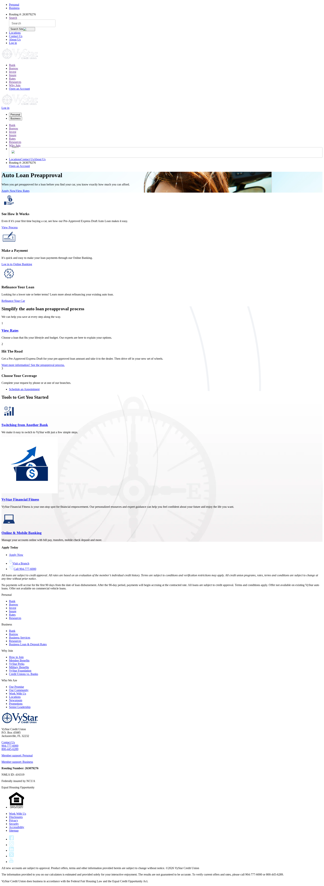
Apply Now (9, 190)
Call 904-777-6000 (25, 568)
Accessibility (16, 827)
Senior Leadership (20, 707)
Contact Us (15, 36)
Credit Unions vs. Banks (23, 674)
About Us (15, 39)
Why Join (14, 85)
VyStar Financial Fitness (20, 499)
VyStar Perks (16, 663)
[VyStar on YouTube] (11, 861)
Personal (14, 4)
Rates (12, 78)
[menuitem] (165, 65)
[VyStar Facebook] (11, 839)
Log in (13, 42)
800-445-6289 (10, 749)
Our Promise (16, 686)
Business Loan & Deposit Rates (28, 644)
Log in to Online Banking (17, 264)
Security (14, 823)
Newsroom (15, 700)
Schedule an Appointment (24, 389)
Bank (12, 65)
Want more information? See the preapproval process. (33, 365)
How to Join (16, 657)
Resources (15, 82)
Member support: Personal (17, 755)
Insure (12, 75)
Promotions (15, 703)
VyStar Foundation (20, 670)
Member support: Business (17, 761)
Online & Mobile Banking (22, 533)
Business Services (19, 637)
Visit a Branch (20, 563)
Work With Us (17, 693)
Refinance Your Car (13, 300)
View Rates (22, 190)
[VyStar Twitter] (11, 856)
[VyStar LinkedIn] (11, 850)
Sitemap (14, 830)
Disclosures (16, 817)
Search (13, 17)
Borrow (13, 68)
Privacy (13, 820)
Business (14, 8)
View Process (10, 227)
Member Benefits (19, 660)
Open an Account (19, 88)
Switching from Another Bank (25, 425)
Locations (15, 32)
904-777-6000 (10, 745)
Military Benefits (19, 667)
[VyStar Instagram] (11, 844)
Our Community (18, 690)
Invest (12, 71)
